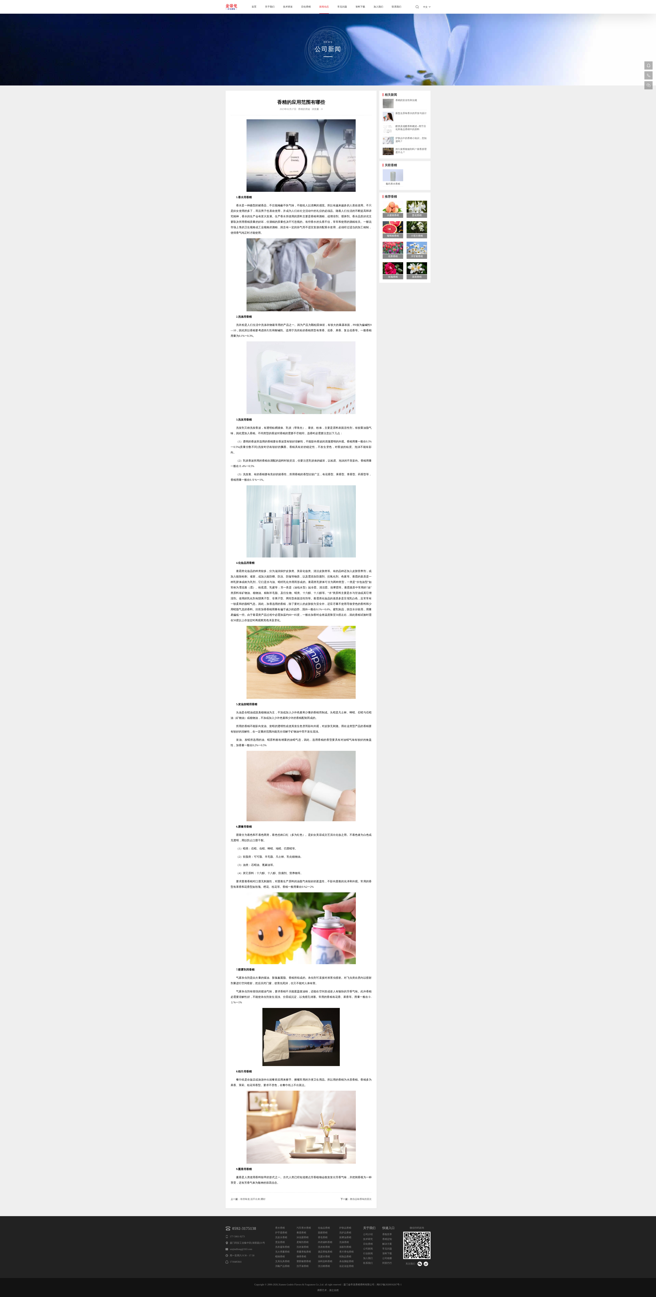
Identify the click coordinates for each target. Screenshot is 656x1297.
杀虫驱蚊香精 (346, 1261)
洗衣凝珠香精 (282, 1247)
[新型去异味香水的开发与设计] (388, 113)
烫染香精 (280, 1242)
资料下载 (360, 6)
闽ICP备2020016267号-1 (389, 1284)
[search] (417, 7)
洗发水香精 (281, 1237)
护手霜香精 (281, 1232)
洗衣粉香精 (324, 1247)
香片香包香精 (346, 1252)
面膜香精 (322, 1232)
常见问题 (342, 6)
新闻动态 (324, 6)
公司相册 (387, 1258)
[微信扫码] (648, 85)
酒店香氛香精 (325, 1252)
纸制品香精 (345, 1256)
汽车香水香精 (304, 1228)
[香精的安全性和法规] (388, 100)
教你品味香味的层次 (361, 1199)
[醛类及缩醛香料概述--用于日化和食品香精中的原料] (388, 126)
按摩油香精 (345, 1237)
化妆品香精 (324, 1228)
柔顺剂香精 (303, 1242)
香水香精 (280, 1228)
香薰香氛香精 (304, 1252)
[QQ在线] (648, 65)
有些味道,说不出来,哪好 (252, 1199)
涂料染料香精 (325, 1261)
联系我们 (396, 6)
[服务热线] (648, 75)
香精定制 (387, 1239)
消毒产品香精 (282, 1266)
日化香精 (306, 6)
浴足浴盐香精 (346, 1266)
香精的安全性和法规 (406, 100)
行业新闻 (368, 1253)
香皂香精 (322, 1237)
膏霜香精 (301, 1232)
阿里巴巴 (387, 1263)
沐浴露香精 (303, 1237)
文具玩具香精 (282, 1261)
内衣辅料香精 (325, 1242)
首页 (254, 6)
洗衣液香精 (303, 1247)
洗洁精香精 (324, 1266)
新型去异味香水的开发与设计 (411, 113)
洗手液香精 (303, 1266)
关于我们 (270, 6)
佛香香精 (301, 1256)
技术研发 (288, 6)
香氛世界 (387, 1234)
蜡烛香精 (280, 1256)
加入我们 (378, 6)
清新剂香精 (345, 1247)
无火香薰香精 (282, 1252)
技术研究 (368, 1239)
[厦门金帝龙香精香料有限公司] (232, 7)
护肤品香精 (345, 1228)
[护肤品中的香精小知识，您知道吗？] (388, 138)
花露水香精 (324, 1256)
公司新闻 (368, 1248)
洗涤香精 (344, 1242)
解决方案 (387, 1244)
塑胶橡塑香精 (304, 1261)
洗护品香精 (345, 1232)
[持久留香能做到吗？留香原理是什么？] (388, 149)
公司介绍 (368, 1234)
